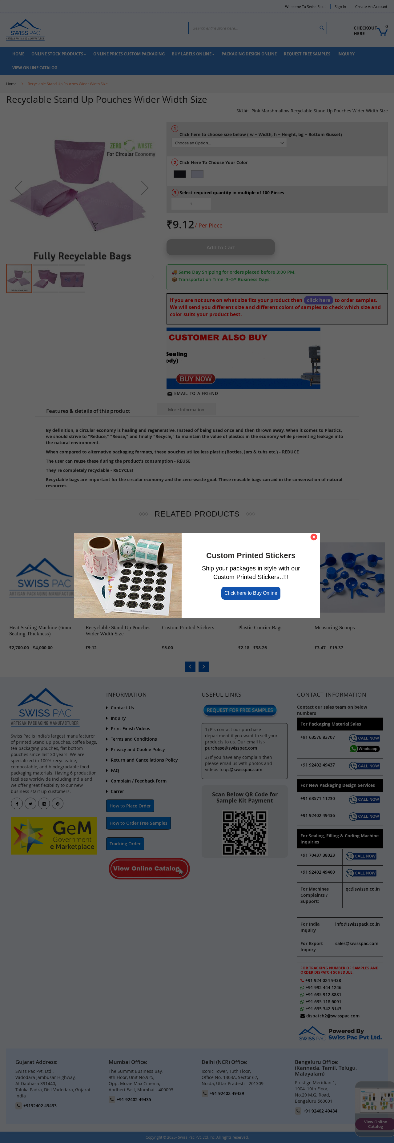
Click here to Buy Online (250, 592)
